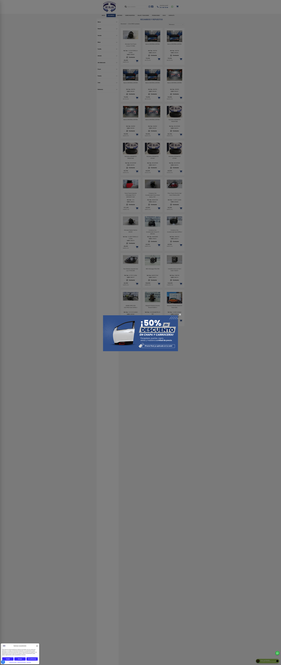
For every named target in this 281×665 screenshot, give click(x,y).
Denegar (20, 659)
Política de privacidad (21, 662)
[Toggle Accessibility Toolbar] (3, 662)
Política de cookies (13, 662)
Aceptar (8, 659)
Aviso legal (29, 662)
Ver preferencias (32, 659)
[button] (37, 646)
